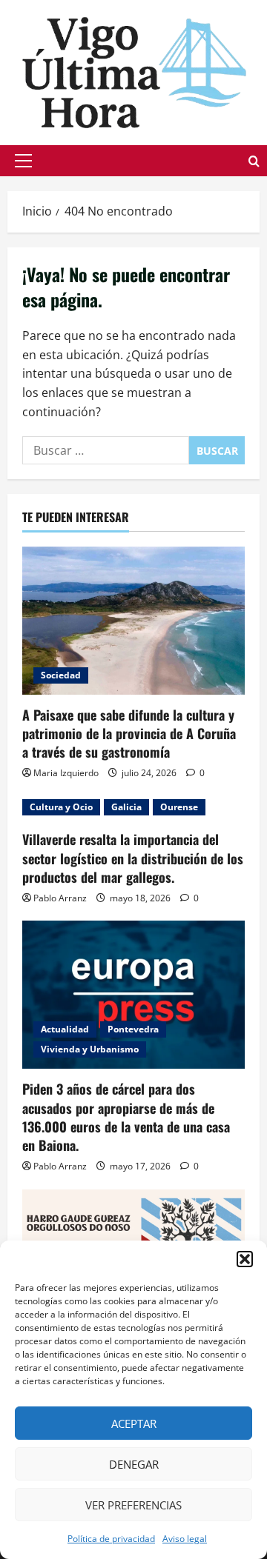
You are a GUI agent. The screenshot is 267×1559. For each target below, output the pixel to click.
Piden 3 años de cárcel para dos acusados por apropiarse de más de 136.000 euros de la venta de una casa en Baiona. (126, 1117)
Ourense (179, 807)
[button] (244, 1259)
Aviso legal (184, 1538)
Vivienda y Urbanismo (90, 1049)
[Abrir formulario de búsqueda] (254, 161)
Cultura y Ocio (61, 807)
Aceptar (133, 1423)
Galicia (126, 807)
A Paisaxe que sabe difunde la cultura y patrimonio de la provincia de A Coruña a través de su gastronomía (129, 733)
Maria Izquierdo (66, 773)
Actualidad (65, 1029)
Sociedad (61, 675)
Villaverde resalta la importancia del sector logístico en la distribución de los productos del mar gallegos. (132, 857)
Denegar (134, 1464)
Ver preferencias (133, 1505)
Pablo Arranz (60, 898)
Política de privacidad (111, 1538)
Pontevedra (133, 1029)
